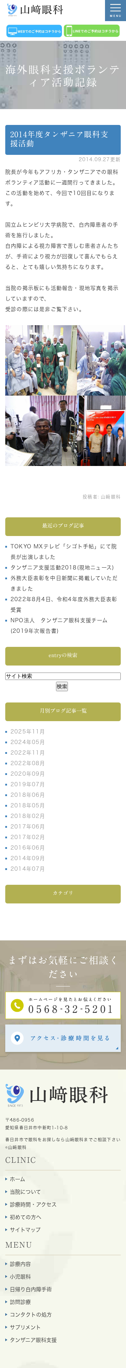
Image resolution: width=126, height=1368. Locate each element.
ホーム (17, 1179)
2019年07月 (28, 784)
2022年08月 (28, 763)
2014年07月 (28, 868)
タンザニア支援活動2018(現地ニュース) (62, 567)
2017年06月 (28, 826)
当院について (25, 1191)
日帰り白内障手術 (31, 1289)
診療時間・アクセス (33, 1204)
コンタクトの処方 (31, 1314)
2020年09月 (28, 773)
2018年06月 (28, 795)
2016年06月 (28, 847)
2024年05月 (28, 742)
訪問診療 (20, 1302)
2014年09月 (28, 858)
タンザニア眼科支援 (33, 1340)
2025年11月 (28, 731)
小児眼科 (20, 1276)
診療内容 (20, 1264)
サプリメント (25, 1327)
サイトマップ (25, 1230)
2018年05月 (28, 805)
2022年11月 (28, 752)
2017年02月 (28, 837)
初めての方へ (25, 1217)
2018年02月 (28, 816)
